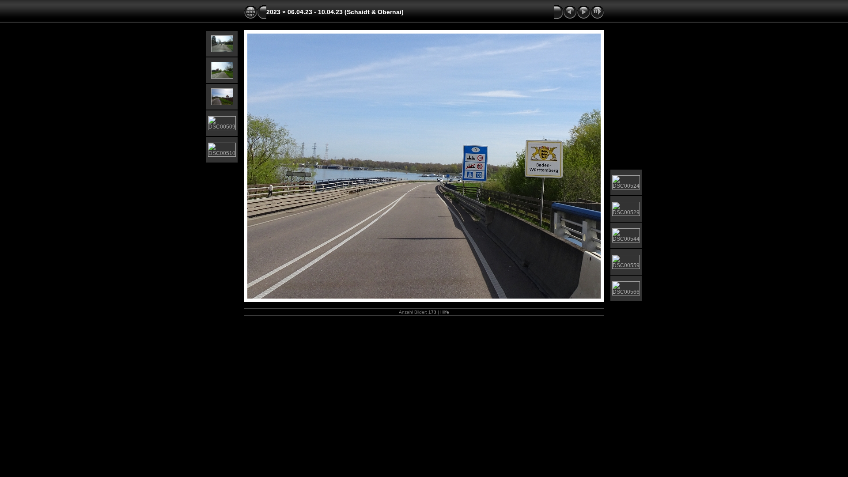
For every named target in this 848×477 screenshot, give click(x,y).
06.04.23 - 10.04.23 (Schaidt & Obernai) (346, 11)
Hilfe (444, 312)
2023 (273, 11)
